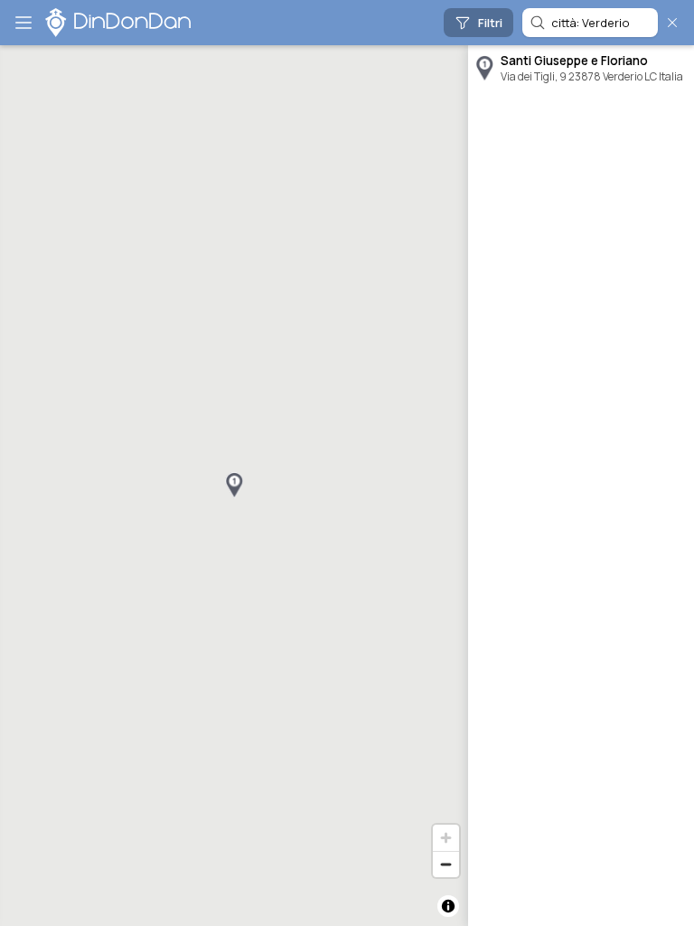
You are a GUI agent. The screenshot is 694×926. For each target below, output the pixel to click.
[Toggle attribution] (448, 906)
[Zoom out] (446, 864)
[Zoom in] (446, 838)
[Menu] (23, 22)
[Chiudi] (672, 22)
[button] (234, 485)
